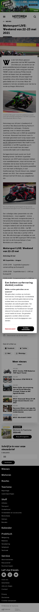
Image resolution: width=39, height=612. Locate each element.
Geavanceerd (10, 329)
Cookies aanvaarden (26, 328)
